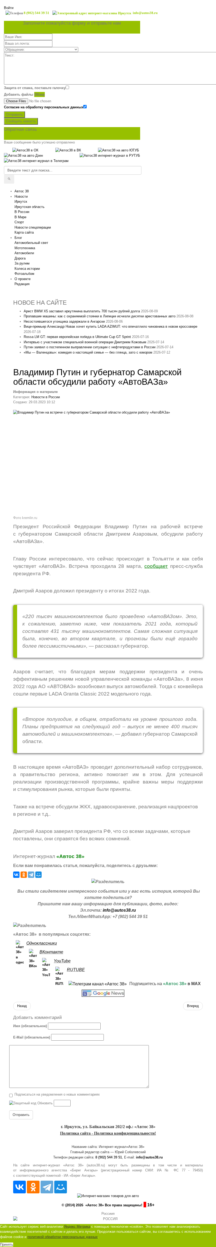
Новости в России (45, 397)
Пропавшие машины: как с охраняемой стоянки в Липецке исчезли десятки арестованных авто (99, 316)
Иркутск (20, 201)
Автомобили (24, 253)
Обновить (45, 1103)
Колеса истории (27, 269)
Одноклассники (41, 943)
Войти (8, 8)
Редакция (22, 284)
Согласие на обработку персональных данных (43, 107)
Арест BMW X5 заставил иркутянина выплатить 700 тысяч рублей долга (82, 311)
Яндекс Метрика (77, 1227)
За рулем (22, 263)
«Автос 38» (70, 856)
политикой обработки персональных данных (62, 1237)
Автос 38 (21, 191)
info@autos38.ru (119, 910)
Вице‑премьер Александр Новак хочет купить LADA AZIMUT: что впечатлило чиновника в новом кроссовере (110, 326)
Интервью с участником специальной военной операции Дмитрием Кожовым (85, 342)
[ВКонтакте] (16, 874)
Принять (6, 1244)
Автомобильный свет (31, 243)
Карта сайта (24, 232)
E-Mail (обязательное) (31, 1037)
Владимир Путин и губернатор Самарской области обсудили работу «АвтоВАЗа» (97, 377)
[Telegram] (31, 874)
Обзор (39, 94)
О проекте (22, 279)
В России (21, 212)
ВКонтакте (51, 952)
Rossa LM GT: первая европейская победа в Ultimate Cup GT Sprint (77, 337)
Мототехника (24, 248)
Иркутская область (29, 207)
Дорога (20, 258)
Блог (18, 238)
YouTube (62, 961)
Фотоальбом (24, 274)
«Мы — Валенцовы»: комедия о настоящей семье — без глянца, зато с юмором (88, 352)
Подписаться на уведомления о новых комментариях (57, 1094)
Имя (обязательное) (30, 1026)
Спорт (19, 222)
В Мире (20, 217)
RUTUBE (76, 969)
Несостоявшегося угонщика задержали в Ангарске (64, 321)
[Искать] (9, 179)
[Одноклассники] (24, 874)
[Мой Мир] (38, 874)
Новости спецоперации (32, 227)
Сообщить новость (21, 121)
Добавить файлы (18, 94)
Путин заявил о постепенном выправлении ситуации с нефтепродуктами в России (89, 347)
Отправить (14, 115)
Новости (21, 196)
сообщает (156, 566)
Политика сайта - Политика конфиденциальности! (108, 1133)
